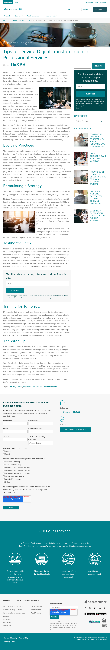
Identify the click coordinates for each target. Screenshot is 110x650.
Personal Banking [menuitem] (9, 606)
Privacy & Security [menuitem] (10, 638)
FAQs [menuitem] (16, 2)
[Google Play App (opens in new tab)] (101, 615)
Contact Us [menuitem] (8, 2)
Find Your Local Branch (75, 430)
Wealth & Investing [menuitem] (33, 16)
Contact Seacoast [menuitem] (36, 606)
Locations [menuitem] (89, 2)
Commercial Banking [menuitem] (10, 613)
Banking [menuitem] (6, 601)
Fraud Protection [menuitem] (36, 613)
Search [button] (98, 66)
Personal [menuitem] (7, 16)
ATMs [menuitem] (96, 2)
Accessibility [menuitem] (23, 638)
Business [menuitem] (18, 16)
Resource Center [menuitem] (50, 16)
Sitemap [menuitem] (7, 642)
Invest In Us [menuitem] (21, 613)
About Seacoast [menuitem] (24, 601)
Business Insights (10, 20)
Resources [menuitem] (35, 601)
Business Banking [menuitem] (9, 610)
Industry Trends (24, 20)
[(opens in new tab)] (11, 65)
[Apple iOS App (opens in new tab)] (89, 615)
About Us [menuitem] (103, 2)
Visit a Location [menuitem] (36, 610)
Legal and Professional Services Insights (40, 387)
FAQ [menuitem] (13, 642)
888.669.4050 (70, 412)
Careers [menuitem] (19, 610)
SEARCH (86, 9)
